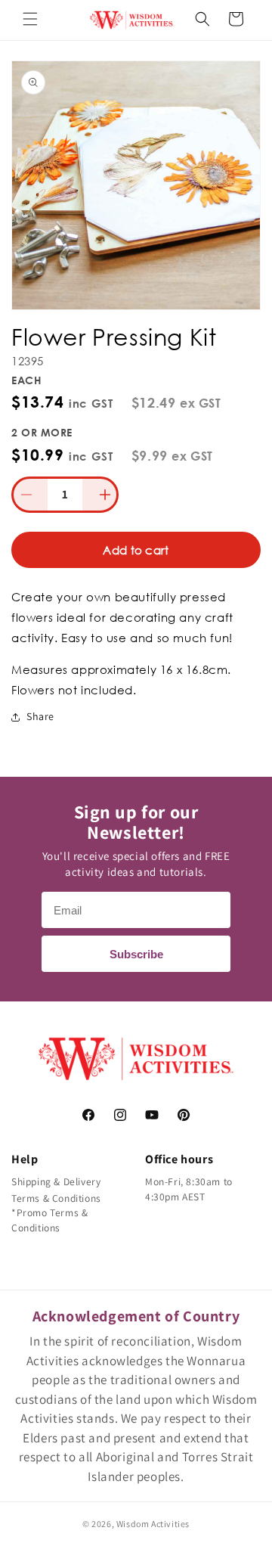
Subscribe (136, 954)
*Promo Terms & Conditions (49, 1220)
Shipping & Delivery (55, 1181)
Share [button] (40, 716)
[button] (30, 19)
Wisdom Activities (153, 1523)
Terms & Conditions (56, 1198)
